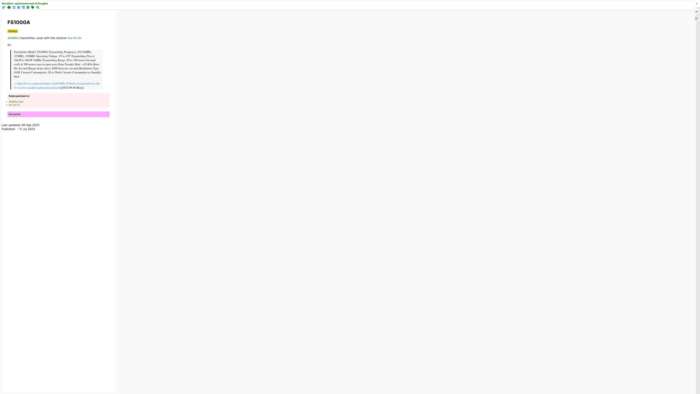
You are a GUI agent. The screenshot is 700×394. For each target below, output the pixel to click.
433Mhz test (16, 101)
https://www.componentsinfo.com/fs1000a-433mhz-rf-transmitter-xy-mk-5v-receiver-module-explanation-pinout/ (57, 85)
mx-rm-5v (75, 38)
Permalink (15, 114)
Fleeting (12, 31)
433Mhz (13, 38)
